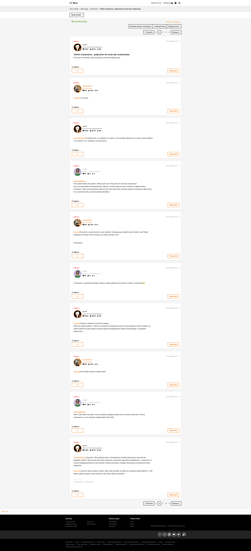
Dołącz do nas (156, 3)
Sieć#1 (77, 542)
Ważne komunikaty (82, 544)
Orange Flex (69, 542)
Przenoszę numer (70, 522)
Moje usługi (84, 9)
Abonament (94, 9)
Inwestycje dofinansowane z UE (74, 546)
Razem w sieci (101, 542)
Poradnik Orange (170, 542)
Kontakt (132, 524)
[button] (179, 41)
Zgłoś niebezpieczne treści (131, 542)
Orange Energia (70, 544)
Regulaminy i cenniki (71, 526)
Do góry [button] (6, 511)
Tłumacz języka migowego (148, 542)
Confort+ (160, 542)
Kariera (132, 526)
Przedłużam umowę (71, 524)
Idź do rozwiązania (173, 22)
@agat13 (77, 98)
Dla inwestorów (113, 524)
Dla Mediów (112, 526)
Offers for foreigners (168, 544)
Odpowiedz (173, 71)
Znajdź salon (90, 522)
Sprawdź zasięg (91, 524)
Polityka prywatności (121, 544)
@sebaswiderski (79, 138)
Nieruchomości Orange (153, 544)
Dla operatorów (113, 522)
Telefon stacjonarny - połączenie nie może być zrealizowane (102, 54)
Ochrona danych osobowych (137, 544)
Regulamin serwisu (95, 544)
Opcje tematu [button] (76, 15)
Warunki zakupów (108, 544)
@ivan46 (77, 232)
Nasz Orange (74, 9)
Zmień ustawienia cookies (114, 542)
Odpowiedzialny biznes (88, 542)
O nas (131, 522)
